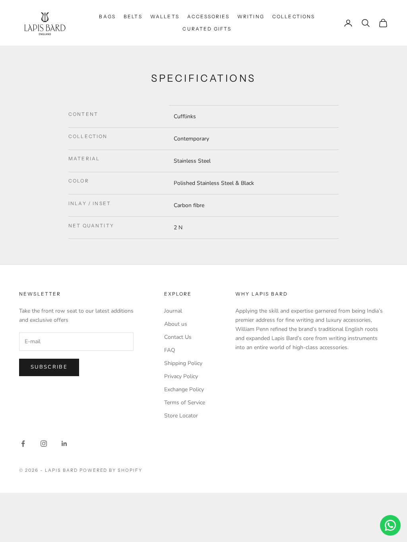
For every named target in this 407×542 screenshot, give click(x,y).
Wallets (164, 16)
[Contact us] (390, 525)
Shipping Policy (183, 363)
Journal (173, 311)
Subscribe (49, 367)
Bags (107, 16)
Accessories (208, 16)
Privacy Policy (181, 376)
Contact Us (178, 337)
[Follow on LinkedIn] (64, 444)
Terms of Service (184, 402)
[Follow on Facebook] (23, 444)
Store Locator (181, 415)
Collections (293, 16)
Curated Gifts (206, 29)
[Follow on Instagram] (44, 444)
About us (175, 324)
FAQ (169, 350)
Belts (133, 16)
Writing (250, 16)
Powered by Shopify (111, 470)
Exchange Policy (184, 389)
